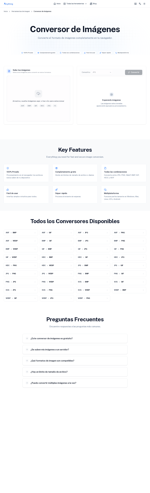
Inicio (6, 11)
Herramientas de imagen (20, 11)
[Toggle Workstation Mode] (135, 4)
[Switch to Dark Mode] (144, 4)
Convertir (135, 72)
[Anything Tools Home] (8, 3)
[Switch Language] (140, 4)
